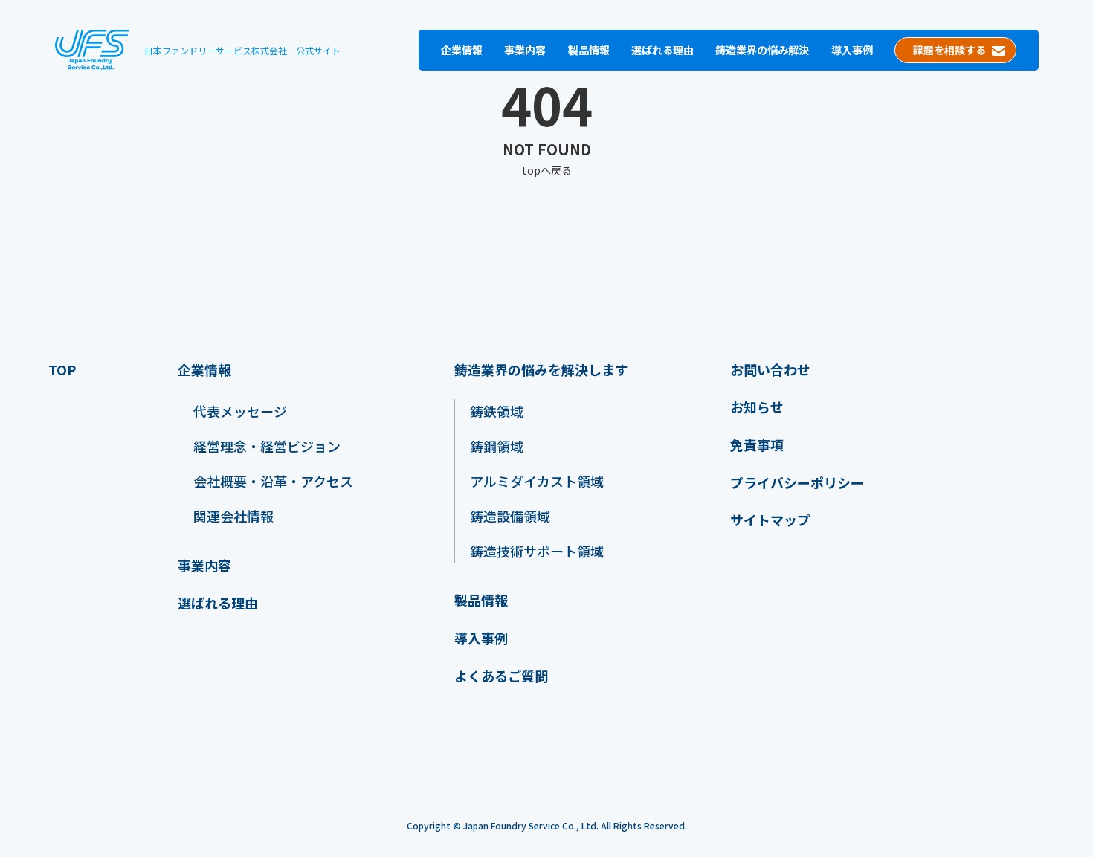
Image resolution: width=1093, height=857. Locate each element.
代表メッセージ (240, 411)
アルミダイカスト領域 (537, 481)
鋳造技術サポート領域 (537, 550)
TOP (62, 370)
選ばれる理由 (662, 50)
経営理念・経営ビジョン (267, 446)
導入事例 (852, 50)
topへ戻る (547, 170)
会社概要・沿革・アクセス (273, 481)
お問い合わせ (770, 370)
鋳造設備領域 (510, 515)
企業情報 (462, 50)
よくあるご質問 (501, 676)
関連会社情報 (233, 515)
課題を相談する (949, 49)
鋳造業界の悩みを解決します (541, 370)
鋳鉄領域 (496, 411)
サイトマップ (770, 520)
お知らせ (757, 407)
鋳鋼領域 (496, 446)
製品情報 (589, 50)
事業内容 (525, 50)
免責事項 (757, 445)
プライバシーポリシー (797, 483)
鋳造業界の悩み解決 (762, 50)
